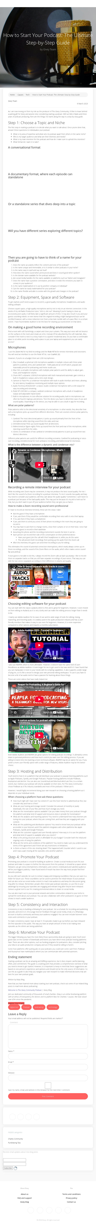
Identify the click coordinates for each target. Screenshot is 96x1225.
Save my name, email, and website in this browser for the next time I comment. (39, 1090)
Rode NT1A (52, 351)
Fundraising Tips (14, 1142)
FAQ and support (25, 1198)
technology (53, 1007)
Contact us (71, 1202)
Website (11, 1073)
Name (11, 1051)
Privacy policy (71, 1198)
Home (12, 95)
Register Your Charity (16, 1003)
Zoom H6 (19, 351)
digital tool (14, 1007)
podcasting (39, 1007)
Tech (28, 95)
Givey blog (24, 1202)
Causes (20, 95)
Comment (14, 1022)
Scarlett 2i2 (55, 354)
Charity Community (15, 1139)
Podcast (26, 1007)
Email (11, 1062)
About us (24, 1194)
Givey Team (12, 101)
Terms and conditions (71, 1194)
